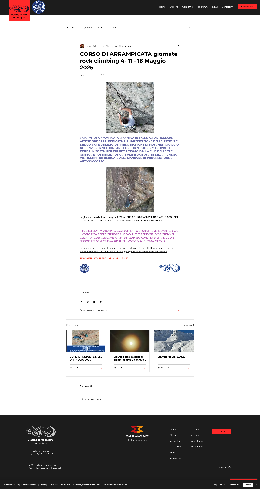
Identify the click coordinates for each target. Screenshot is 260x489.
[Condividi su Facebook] (81, 301)
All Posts (70, 27)
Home (173, 429)
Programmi (86, 27)
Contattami (175, 457)
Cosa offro (175, 440)
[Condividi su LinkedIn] (94, 301)
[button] (190, 27)
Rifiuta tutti (234, 484)
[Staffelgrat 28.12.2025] (174, 341)
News (100, 27)
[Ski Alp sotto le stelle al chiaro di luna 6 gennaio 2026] (130, 341)
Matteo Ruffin (19, 14)
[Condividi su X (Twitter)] (88, 301)
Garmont (143, 440)
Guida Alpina (19, 17)
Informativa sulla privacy (117, 484)
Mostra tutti (189, 325)
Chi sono (174, 435)
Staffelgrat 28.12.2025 (171, 356)
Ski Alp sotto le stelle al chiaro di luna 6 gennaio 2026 (129, 358)
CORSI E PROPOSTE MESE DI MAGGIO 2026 (86, 358)
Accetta (248, 484)
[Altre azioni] (178, 46)
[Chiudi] (256, 485)
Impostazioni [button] (219, 484)
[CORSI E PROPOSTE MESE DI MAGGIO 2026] (86, 341)
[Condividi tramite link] (101, 301)
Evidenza (112, 27)
